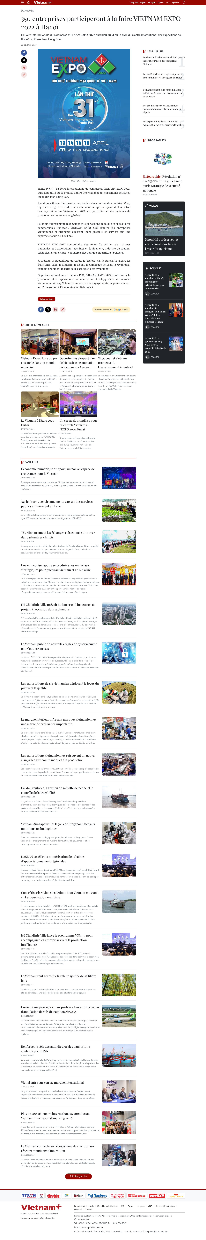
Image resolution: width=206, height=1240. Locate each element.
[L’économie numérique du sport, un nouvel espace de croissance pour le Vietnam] (119, 478)
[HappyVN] (176, 1196)
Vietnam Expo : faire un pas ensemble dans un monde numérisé (39, 362)
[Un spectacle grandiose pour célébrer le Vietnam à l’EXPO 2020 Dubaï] (78, 404)
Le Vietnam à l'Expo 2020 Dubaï (37, 422)
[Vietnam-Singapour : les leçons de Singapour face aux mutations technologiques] (119, 833)
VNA (150, 1206)
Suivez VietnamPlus (103, 309)
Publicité (78, 1209)
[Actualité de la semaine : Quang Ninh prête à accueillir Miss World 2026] (176, 344)
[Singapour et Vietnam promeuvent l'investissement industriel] (117, 342)
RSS (122, 1206)
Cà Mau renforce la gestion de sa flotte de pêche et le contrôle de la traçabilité (57, 790)
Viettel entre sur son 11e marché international (52, 1082)
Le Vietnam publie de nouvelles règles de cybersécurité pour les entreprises (59, 646)
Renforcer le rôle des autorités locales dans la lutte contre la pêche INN (55, 1048)
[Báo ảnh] (157, 1196)
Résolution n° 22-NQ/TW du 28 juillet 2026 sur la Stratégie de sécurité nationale (162, 183)
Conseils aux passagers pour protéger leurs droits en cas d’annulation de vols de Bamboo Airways (60, 1009)
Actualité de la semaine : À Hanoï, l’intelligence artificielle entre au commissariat (155, 281)
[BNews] (66, 1196)
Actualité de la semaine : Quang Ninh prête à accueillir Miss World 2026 (155, 345)
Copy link (24, 75)
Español (161, 2)
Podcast (155, 268)
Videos (153, 205)
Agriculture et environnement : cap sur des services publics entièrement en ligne (57, 503)
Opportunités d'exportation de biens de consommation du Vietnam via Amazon (78, 362)
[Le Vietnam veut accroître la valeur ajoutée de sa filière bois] (119, 985)
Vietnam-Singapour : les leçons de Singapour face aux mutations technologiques (58, 826)
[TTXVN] (28, 1196)
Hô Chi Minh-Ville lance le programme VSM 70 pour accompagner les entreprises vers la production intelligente (57, 940)
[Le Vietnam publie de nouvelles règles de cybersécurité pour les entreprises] (119, 653)
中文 (168, 2)
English (143, 2)
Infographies (156, 140)
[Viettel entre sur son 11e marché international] (119, 1091)
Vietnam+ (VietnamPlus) (43, 2)
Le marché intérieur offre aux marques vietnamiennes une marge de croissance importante (58, 721)
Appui (130, 1206)
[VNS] (97, 1196)
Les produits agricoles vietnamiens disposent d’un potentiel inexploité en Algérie (162, 109)
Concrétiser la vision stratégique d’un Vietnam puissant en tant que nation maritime (59, 894)
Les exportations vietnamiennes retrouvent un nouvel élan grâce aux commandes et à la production (58, 757)
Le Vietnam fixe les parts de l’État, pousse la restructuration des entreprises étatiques (164, 61)
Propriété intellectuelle (84, 1206)
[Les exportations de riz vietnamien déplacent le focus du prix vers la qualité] (119, 692)
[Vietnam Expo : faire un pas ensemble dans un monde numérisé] (40, 342)
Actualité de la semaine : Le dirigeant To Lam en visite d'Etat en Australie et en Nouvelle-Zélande (155, 313)
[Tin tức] (53, 1196)
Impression (24, 67)
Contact (88, 1209)
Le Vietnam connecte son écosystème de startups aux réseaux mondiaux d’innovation (57, 1148)
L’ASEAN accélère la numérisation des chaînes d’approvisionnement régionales (53, 858)
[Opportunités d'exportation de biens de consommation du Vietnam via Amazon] (78, 342)
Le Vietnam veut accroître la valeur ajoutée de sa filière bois (58, 978)
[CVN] (118, 1196)
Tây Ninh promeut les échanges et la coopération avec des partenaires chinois (58, 534)
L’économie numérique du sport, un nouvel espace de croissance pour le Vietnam (58, 471)
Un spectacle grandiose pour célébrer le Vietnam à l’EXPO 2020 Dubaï (78, 424)
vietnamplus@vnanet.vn (92, 1227)
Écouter (155, 293)
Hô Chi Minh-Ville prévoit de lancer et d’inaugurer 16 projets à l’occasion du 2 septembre (58, 606)
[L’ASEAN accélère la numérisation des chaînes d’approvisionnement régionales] (119, 865)
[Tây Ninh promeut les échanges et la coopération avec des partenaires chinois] (119, 541)
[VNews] (41, 1196)
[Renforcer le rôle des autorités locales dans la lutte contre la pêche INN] (119, 1055)
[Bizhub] (78, 1196)
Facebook (24, 53)
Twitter (24, 60)
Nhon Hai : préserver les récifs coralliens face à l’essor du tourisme (161, 244)
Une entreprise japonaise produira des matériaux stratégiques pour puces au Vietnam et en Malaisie (56, 567)
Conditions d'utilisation (107, 1206)
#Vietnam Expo (47, 298)
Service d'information (165, 1206)
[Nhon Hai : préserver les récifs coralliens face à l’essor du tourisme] (164, 223)
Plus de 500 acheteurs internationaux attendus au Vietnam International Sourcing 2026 (55, 1115)
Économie (27, 10)
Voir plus (32, 462)
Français (152, 2)
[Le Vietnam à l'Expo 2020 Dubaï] (40, 404)
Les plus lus (155, 51)
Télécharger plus (78, 1176)
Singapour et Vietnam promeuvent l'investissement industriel (115, 362)
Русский (175, 2)
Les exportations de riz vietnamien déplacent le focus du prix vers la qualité (60, 685)
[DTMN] (136, 1196)
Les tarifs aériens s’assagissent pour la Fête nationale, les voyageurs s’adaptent (163, 76)
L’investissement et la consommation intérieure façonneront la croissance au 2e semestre (163, 93)
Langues (140, 1206)
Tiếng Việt (134, 2)
